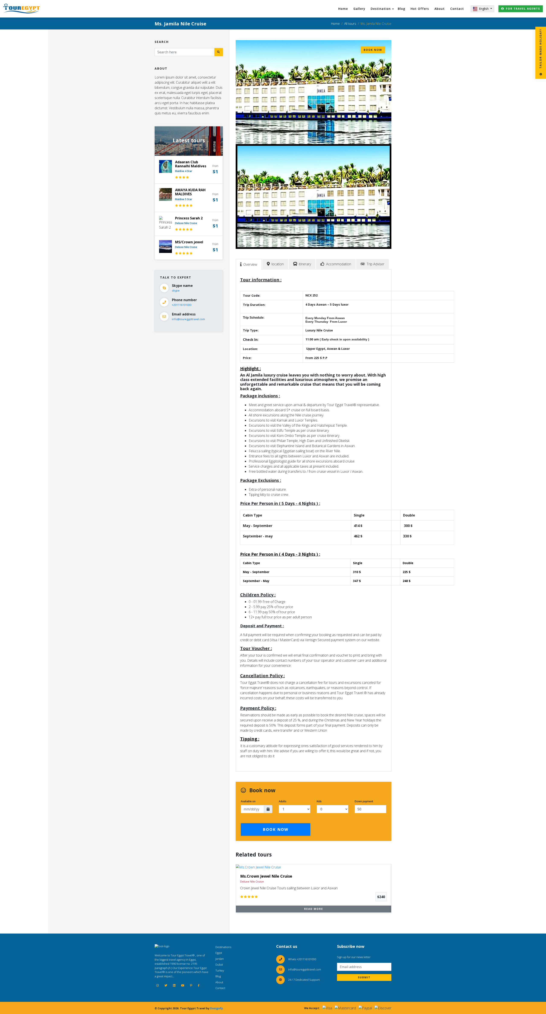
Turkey (219, 970)
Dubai (219, 964)
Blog (401, 9)
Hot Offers (420, 9)
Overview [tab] (250, 264)
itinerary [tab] (305, 264)
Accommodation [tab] (338, 264)
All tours (350, 23)
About (439, 9)
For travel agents (523, 8)
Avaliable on (248, 801)
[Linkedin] (174, 985)
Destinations (223, 947)
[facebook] (198, 985)
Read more (313, 909)
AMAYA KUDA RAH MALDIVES (190, 192)
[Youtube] (182, 985)
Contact (457, 9)
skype (176, 290)
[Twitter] (165, 985)
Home (343, 9)
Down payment (364, 801)
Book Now (275, 829)
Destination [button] (381, 9)
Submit (364, 977)
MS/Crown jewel (189, 242)
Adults (282, 801)
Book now (373, 50)
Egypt (218, 953)
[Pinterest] (191, 985)
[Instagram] (157, 985)
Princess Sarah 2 (189, 218)
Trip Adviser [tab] (375, 264)
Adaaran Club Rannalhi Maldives (190, 164)
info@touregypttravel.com (188, 319)
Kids (319, 801)
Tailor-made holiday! (540, 49)
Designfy (216, 1008)
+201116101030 (181, 305)
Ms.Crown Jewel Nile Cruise (266, 876)
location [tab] (278, 264)
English (484, 9)
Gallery (359, 9)
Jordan (219, 959)
